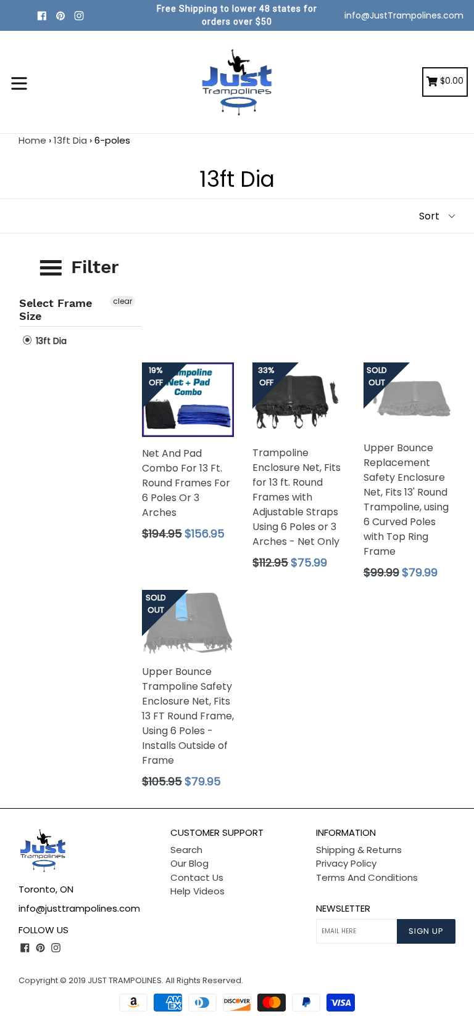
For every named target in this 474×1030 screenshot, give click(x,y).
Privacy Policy (346, 863)
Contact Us (196, 877)
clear (122, 301)
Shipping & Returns (359, 849)
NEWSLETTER (343, 908)
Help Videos (197, 891)
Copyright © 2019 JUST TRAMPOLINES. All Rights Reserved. (131, 980)
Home (32, 140)
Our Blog (189, 863)
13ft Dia (70, 140)
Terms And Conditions (367, 877)
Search (186, 849)
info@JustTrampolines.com (404, 15)
